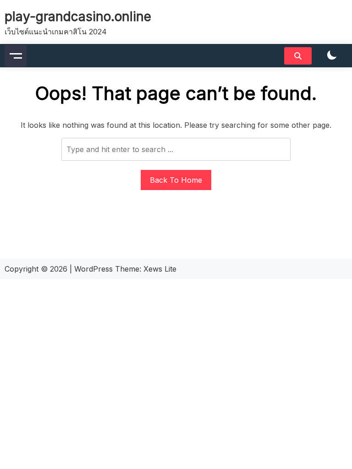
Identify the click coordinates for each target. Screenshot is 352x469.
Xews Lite (159, 268)
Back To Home (176, 180)
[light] (331, 55)
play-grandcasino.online (78, 16)
